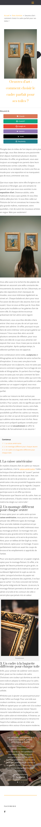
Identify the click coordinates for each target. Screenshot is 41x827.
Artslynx (12, 746)
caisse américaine (27, 469)
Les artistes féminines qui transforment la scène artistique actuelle (20, 739)
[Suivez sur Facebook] (5, 811)
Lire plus (20, 777)
